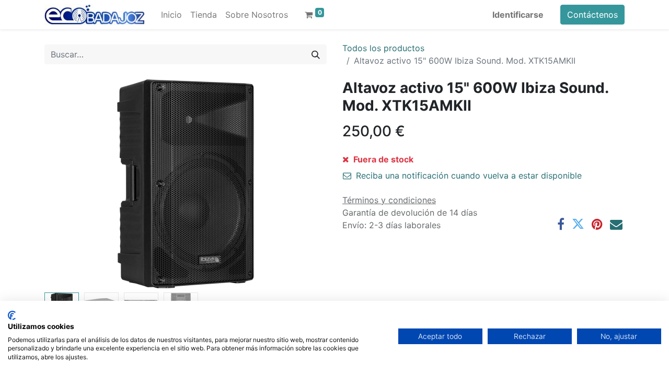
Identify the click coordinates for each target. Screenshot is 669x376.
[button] (65, 184)
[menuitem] (171, 14)
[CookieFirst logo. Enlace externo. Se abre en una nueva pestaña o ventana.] (12, 315)
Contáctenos (592, 14)
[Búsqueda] (316, 54)
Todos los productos (383, 48)
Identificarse (518, 14)
